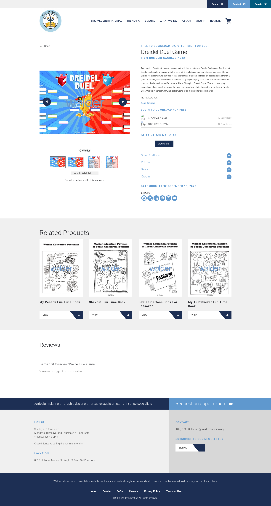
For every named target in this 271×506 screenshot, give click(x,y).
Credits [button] (146, 176)
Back (47, 46)
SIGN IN (200, 20)
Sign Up (183, 447)
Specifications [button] (150, 155)
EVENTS (150, 20)
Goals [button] (145, 169)
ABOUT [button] (186, 20)
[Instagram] (168, 198)
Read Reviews (148, 103)
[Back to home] (50, 20)
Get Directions (87, 460)
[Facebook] (144, 198)
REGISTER (216, 20)
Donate (258, 4)
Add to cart (164, 143)
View (45, 314)
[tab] (58, 162)
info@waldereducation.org (209, 429)
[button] (47, 102)
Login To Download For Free (163, 109)
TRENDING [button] (133, 20)
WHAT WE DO (168, 20)
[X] (150, 198)
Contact (237, 4)
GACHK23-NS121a (158, 124)
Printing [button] (146, 162)
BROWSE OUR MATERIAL (106, 20)
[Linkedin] (156, 198)
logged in (59, 371)
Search (215, 4)
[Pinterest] (162, 198)
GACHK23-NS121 (157, 117)
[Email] (174, 198)
